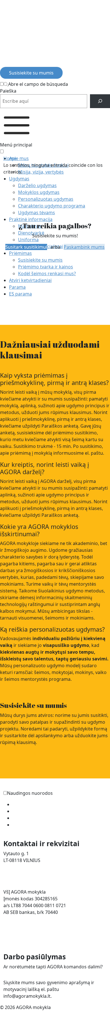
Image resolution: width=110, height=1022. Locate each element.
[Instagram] (13, 62)
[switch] (5, 793)
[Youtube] (22, 62)
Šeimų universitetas (33, 804)
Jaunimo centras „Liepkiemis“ (43, 825)
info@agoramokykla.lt (26, 874)
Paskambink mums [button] (84, 247)
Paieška (8, 91)
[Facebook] (4, 62)
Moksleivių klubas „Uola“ (38, 818)
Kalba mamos (26, 811)
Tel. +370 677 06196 (23, 867)
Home (9, 158)
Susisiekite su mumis (31, 73)
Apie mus (19, 158)
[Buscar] (100, 101)
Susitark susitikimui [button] (26, 247)
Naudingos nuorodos (30, 793)
